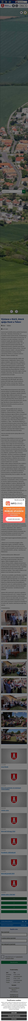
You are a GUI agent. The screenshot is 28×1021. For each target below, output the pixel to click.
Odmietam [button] (14, 1019)
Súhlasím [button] (14, 1012)
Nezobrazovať (19, 500)
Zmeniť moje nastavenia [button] (14, 1015)
